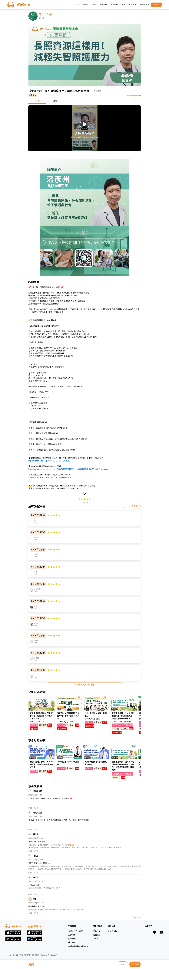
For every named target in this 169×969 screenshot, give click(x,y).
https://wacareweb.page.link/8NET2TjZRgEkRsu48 (49, 461)
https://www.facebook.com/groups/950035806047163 (51, 477)
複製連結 (97, 91)
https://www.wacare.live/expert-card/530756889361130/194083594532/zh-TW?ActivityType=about (68, 469)
